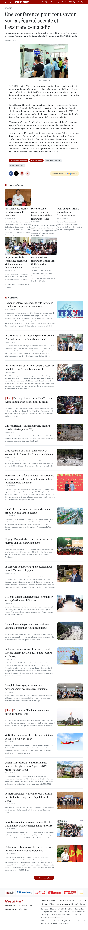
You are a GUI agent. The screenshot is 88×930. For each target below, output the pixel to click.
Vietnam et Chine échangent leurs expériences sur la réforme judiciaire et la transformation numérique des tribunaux (29, 479)
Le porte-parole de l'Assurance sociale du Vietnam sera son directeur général (16, 262)
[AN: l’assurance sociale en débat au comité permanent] (18, 197)
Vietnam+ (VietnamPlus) (22, 1)
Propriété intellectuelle (49, 900)
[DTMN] (43, 892)
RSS (78, 900)
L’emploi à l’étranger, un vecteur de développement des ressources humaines (27, 687)
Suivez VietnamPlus (59, 173)
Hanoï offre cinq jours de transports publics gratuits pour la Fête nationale (28, 510)
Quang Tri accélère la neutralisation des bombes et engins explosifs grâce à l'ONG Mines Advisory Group (26, 766)
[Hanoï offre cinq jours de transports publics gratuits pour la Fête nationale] (70, 515)
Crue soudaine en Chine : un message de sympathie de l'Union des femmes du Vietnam (29, 452)
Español (64, 2)
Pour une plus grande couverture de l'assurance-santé (68, 212)
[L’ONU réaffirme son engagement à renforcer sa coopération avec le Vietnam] (70, 603)
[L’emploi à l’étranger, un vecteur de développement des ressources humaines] (70, 692)
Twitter (16, 173)
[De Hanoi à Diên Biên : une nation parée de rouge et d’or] (70, 717)
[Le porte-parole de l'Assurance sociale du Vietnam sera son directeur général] (18, 246)
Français (58, 2)
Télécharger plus (44, 878)
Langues (45, 904)
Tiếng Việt (44, 2)
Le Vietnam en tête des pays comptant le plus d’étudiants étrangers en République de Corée (29, 823)
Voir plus (13, 297)
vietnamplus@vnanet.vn (54, 918)
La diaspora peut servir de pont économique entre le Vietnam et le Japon (28, 568)
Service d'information (63, 904)
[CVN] (29, 892)
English (51, 2)
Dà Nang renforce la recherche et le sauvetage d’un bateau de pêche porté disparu (29, 304)
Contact (83, 904)
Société (8, 8)
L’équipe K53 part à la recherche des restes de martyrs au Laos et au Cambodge (29, 540)
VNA (52, 904)
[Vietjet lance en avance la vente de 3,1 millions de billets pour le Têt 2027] (70, 741)
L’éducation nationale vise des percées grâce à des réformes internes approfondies (29, 848)
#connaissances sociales (18, 160)
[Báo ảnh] (59, 892)
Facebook (11, 173)
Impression (22, 173)
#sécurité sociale (36, 160)
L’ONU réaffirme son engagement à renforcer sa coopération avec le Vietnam (29, 598)
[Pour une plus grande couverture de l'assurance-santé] (70, 197)
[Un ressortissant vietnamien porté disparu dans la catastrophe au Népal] (70, 432)
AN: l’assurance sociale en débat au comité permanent (16, 212)
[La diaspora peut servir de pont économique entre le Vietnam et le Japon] (70, 573)
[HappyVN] (73, 892)
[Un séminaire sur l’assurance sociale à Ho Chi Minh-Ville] (44, 246)
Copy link (27, 173)
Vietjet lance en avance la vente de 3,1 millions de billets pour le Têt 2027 (29, 736)
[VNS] (13, 892)
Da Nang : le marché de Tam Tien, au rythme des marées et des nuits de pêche (28, 400)
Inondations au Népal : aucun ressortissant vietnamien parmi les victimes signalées (27, 626)
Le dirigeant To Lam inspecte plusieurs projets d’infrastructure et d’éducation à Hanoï (29, 337)
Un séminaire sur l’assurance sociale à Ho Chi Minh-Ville (43, 261)
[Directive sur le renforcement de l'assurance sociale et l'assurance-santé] (44, 197)
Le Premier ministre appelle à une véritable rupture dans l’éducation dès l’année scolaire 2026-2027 (28, 652)
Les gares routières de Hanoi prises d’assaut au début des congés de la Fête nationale (30, 367)
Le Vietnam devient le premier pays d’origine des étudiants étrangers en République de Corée (28, 797)
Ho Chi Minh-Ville (18, 165)
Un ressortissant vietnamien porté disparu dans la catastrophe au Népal (27, 427)
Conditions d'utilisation (66, 900)
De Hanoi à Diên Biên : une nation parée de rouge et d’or (27, 712)
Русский (76, 2)
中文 (70, 2)
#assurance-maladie (53, 160)
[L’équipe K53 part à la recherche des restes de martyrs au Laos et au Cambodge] (70, 546)
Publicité (75, 904)
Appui (83, 900)
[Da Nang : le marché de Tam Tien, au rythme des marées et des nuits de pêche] (70, 405)
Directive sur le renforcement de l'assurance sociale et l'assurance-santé (41, 213)
